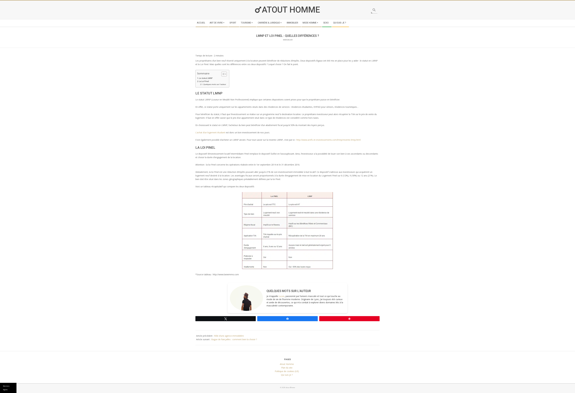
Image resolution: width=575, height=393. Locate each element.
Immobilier (288, 40)
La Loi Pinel (204, 81)
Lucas (281, 296)
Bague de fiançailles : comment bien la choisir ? (234, 339)
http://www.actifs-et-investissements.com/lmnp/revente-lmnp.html (328, 139)
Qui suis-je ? (287, 374)
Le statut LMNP (206, 78)
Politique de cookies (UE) (287, 371)
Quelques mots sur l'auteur (214, 84)
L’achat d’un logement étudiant (210, 132)
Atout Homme (291, 10)
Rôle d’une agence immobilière (229, 335)
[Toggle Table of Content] (222, 74)
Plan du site (286, 367)
